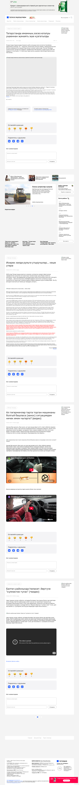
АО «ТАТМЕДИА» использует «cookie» (15, 780)
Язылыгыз (66, 780)
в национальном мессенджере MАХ (43, 109)
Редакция (51, 21)
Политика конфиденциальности (14, 782)
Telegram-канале (13, 109)
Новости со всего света (13, 28)
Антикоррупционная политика (13, 780)
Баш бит (9, 21)
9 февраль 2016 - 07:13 (10, 422)
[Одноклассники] (13, 141)
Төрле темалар (47, 738)
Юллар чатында (11, 258)
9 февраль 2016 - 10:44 (10, 269)
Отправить (52, 161)
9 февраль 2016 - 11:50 (10, 40)
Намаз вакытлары (42, 21)
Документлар (37, 738)
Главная (30, 738)
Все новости (66, 241)
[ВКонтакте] (9, 141)
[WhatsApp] (22, 141)
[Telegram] (18, 141)
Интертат (8, 96)
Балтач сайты (15, 661)
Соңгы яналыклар (30, 21)
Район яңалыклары (18, 21)
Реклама (58, 21)
